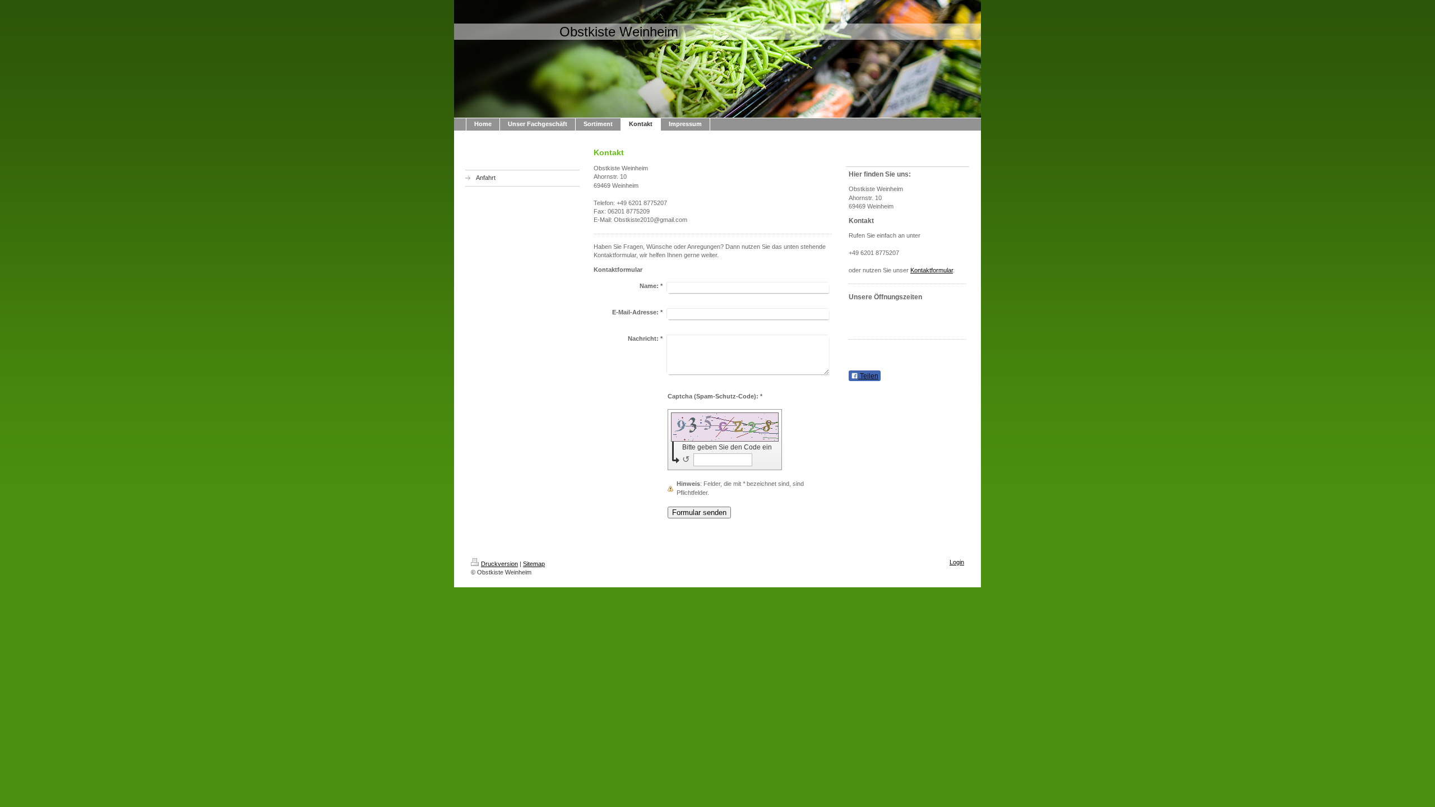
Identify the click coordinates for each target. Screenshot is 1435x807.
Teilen (868, 376)
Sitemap (534, 563)
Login (957, 562)
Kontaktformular (931, 270)
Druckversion (499, 563)
